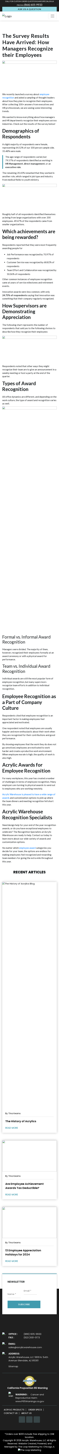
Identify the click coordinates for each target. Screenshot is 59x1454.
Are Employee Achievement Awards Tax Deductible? (24, 1186)
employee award (27, 847)
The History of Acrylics (20, 1121)
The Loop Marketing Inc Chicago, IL (36, 1446)
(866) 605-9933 (33, 4)
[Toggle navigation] (52, 16)
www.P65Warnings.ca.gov (29, 1401)
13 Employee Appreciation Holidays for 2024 (23, 1252)
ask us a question (29, 9)
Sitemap (13, 1366)
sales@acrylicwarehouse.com (25, 1347)
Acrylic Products (14, 1410)
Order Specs (35, 1410)
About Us (26, 1413)
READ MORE (12, 1127)
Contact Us (11, 1413)
